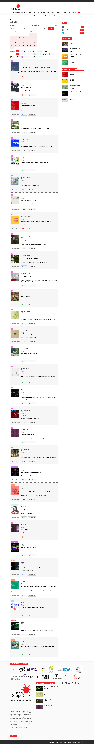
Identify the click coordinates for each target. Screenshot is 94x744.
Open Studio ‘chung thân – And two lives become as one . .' (35, 454)
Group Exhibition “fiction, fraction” (29, 394)
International (40, 51)
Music (33, 54)
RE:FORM (72, 79)
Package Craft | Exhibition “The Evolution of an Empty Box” (35, 162)
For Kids (52, 54)
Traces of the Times (25, 296)
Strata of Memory (25, 240)
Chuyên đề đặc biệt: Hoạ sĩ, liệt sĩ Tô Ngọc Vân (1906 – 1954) (35, 67)
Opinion (58, 12)
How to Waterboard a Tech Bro (76, 98)
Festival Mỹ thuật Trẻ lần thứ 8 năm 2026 (30, 143)
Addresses (46, 12)
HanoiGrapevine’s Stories (35, 12)
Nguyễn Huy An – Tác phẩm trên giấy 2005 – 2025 (32, 334)
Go (44, 28)
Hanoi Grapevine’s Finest (16, 16)
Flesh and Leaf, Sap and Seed (76, 91)
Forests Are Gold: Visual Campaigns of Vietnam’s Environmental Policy (38, 646)
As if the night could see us (27, 434)
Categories (24, 13)
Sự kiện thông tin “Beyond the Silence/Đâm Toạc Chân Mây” (35, 491)
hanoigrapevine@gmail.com (21, 727)
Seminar (12, 56)
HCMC (34, 51)
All (17, 51)
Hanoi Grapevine (43, 741)
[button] (78, 1)
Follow (82, 29)
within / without (24, 529)
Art (28, 54)
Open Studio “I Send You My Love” (29, 353)
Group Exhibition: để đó (26, 276)
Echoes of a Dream (25, 316)
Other (37, 54)
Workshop (41, 56)
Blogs (83, 742)
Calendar (17, 12)
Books (57, 742)
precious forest (24, 125)
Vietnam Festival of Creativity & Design (49, 16)
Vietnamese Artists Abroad (69, 69)
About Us (11, 0)
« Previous (12, 25)
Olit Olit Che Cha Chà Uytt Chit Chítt (29, 258)
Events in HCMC (66, 12)
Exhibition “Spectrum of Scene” (28, 200)
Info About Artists (77, 742)
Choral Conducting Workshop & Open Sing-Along (33, 607)
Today (50, 28)
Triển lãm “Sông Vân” (26, 87)
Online (46, 51)
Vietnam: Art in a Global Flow (28, 105)
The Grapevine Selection (32, 15)
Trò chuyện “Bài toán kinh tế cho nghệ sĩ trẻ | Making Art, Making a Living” (39, 586)
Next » (56, 25)
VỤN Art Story (72, 60)
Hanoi (29, 51)
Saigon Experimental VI (26, 509)
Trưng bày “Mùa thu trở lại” (27, 415)
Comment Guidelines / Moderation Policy (30, 0)
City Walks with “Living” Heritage (77, 54)
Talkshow (19, 56)
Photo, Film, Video (44, 54)
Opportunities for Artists (68, 742)
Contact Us (18, 0)
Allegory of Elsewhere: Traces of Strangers (31, 567)
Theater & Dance (26, 56)
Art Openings (22, 54)
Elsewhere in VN (23, 51)
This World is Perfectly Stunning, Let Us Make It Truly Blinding (36, 221)
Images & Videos (66, 38)
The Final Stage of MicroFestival (28, 547)
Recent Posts (51, 742)
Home (12, 12)
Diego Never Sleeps (74, 42)
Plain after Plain (24, 627)
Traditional (35, 56)
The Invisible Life (25, 182)
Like (82, 26)
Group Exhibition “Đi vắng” (27, 373)
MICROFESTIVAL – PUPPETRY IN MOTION (31, 472)
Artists (51, 13)
